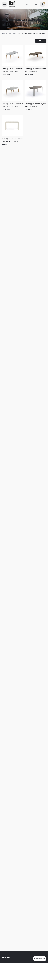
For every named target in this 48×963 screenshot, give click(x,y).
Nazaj (6, 15)
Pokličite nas (40, 958)
